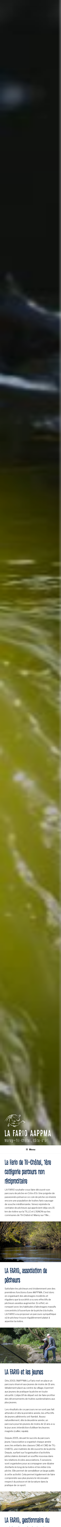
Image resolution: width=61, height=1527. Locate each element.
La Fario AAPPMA (28, 1133)
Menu (32, 1149)
